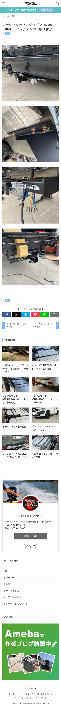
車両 (7, 34)
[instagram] (30, 546)
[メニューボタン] (3, 3)
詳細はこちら (47, 9)
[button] (6, 314)
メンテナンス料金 (12, 596)
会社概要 (26, 694)
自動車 (7, 583)
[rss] (35, 688)
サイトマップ (41, 697)
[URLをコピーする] (54, 314)
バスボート (9, 570)
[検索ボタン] (57, 3)
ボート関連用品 (11, 590)
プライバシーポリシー (23, 697)
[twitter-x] (26, 546)
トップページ (14, 694)
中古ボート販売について (16, 603)
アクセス (35, 694)
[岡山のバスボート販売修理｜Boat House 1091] (30, 3)
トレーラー (9, 577)
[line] (35, 546)
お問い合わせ (30, 535)
